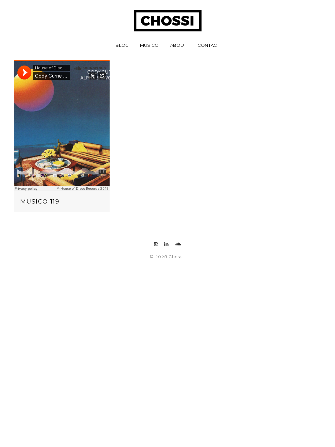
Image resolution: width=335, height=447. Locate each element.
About (178, 45)
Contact (209, 45)
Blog (122, 45)
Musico (149, 45)
